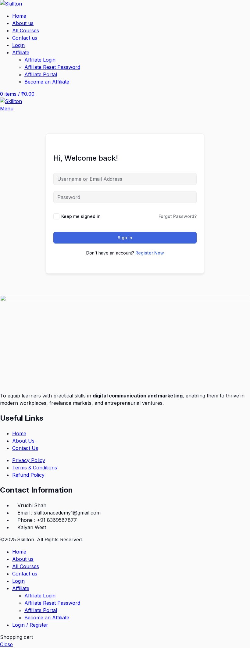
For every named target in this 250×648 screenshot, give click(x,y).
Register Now (149, 252)
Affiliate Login (39, 60)
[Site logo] (11, 4)
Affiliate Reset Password (52, 67)
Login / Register (30, 625)
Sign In (125, 237)
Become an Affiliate (46, 82)
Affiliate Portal (40, 74)
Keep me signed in (81, 216)
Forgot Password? (178, 216)
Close (6, 644)
